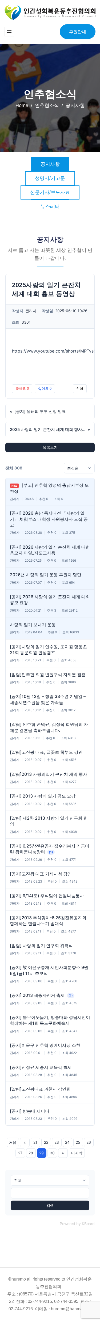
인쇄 (79, 389)
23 (56, 1142)
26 (88, 1142)
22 (46, 1142)
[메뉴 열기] (9, 31)
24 (67, 1142)
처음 (13, 1142)
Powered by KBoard (77, 1223)
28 (31, 1153)
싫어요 (44, 389)
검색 (50, 1205)
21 (35, 1142)
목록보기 (50, 447)
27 (20, 1153)
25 (78, 1142)
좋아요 (22, 389)
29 (41, 1153)
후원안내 (77, 31)
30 (52, 1153)
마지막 (76, 1153)
